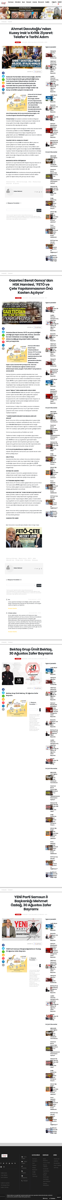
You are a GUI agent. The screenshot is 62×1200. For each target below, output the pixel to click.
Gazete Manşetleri (46, 1184)
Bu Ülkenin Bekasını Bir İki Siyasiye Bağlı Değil (53, 258)
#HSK (34, 558)
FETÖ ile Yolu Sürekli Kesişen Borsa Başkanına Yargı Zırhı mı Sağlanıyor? (54, 246)
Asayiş (34, 2)
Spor (23, 2)
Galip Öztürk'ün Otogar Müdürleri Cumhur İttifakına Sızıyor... (53, 203)
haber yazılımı (4, 1198)
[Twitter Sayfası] (4, 1163)
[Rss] (16, 1163)
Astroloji (56, 1167)
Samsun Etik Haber (34, 346)
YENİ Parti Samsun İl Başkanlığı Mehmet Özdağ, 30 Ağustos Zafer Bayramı (53, 67)
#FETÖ (30, 558)
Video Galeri (24, 1162)
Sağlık (47, 2)
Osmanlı (32, 144)
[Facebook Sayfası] (2, 1163)
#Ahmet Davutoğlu (21, 182)
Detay (46, 1198)
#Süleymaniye (37, 182)
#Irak (29, 182)
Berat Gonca (16, 392)
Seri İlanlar (46, 1179)
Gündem (18, 2)
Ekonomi (41, 2)
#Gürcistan (27, 560)
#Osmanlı (9, 183)
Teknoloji (34, 1176)
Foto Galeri (24, 1157)
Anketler (56, 1161)
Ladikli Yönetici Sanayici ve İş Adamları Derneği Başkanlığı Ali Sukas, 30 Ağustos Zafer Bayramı (54, 84)
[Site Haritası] (2, 1167)
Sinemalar (46, 1177)
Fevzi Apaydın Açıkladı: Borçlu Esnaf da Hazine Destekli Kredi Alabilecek (54, 231)
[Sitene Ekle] (5, 1167)
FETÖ (34, 352)
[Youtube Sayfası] (10, 1163)
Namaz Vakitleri (45, 1165)
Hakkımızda (4, 1173)
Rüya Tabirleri (57, 1165)
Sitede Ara (56, 1159)
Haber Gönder (4, 1187)
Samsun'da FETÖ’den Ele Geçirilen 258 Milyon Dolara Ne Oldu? (54, 191)
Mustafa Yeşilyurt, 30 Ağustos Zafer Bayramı (54, 108)
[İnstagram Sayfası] (7, 1163)
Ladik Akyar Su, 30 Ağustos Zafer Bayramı (53, 98)
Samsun (11, 2)
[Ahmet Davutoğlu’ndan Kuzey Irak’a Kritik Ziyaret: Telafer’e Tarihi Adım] (22, 57)
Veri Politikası (4, 1177)
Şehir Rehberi (46, 1181)
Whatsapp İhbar (5, 1185)
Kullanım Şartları (5, 1183)
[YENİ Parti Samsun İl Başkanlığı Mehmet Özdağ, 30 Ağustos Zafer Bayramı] (22, 929)
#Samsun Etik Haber (11, 558)
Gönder (39, 210)
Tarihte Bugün (45, 1174)
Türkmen (27, 131)
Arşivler (24, 1173)
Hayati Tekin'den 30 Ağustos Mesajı (54, 117)
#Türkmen (16, 183)
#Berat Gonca (23, 558)
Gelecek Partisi (33, 94)
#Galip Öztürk (19, 560)
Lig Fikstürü (46, 1171)
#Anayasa (35, 560)
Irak (29, 105)
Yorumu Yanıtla (12, 608)
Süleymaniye (10, 119)
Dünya (34, 1174)
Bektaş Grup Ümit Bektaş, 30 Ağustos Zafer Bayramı (54, 144)
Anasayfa (4, 21)
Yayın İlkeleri (4, 1175)
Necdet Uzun (13, 424)
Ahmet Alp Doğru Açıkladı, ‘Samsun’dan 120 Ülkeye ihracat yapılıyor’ (54, 217)
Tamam (52, 1198)
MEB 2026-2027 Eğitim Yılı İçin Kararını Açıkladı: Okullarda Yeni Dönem (54, 161)
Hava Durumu (45, 1159)
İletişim (25, 1181)
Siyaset (28, 2)
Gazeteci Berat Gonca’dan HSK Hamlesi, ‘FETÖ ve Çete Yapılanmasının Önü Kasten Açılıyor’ (55, 176)
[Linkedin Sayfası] (13, 1163)
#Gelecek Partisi (10, 182)
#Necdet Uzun (10, 560)
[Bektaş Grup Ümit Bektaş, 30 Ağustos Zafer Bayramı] (22, 673)
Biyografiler (57, 1163)
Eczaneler (45, 1169)
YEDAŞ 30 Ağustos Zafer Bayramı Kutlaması (53, 54)
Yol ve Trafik (46, 1163)
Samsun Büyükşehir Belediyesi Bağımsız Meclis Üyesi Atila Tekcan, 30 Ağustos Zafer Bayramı (54, 130)
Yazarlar (24, 1168)
